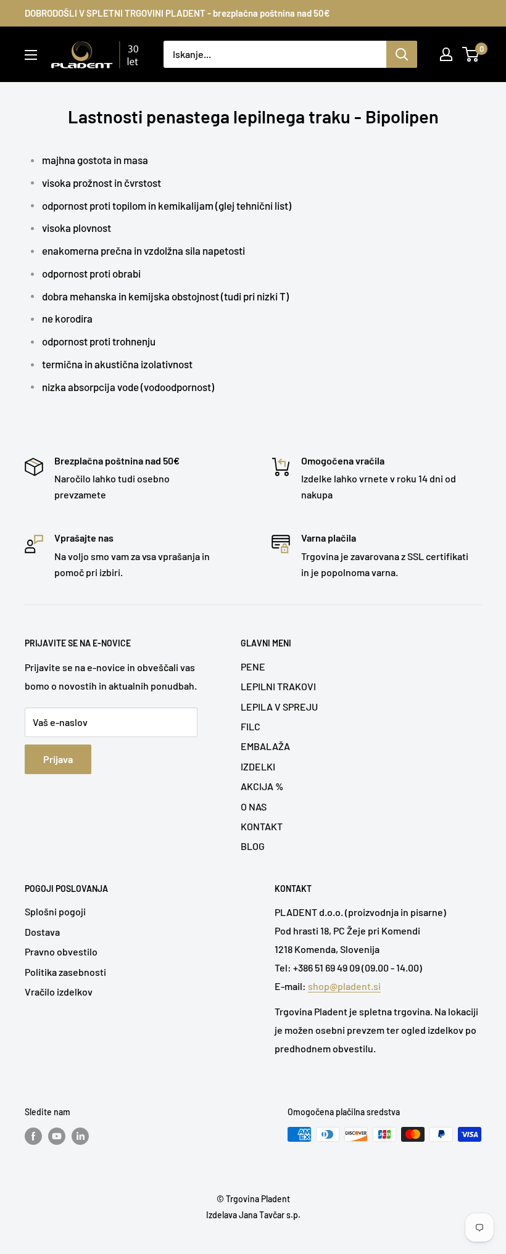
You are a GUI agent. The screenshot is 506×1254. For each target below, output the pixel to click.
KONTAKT (262, 826)
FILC (250, 726)
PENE (253, 666)
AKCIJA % (262, 786)
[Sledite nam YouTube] (56, 1135)
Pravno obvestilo (61, 951)
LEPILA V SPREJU (279, 706)
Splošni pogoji (55, 911)
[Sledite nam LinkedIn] (80, 1135)
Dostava (42, 932)
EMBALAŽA (265, 746)
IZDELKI (258, 766)
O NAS (254, 806)
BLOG (253, 846)
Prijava (58, 759)
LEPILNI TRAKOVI (278, 686)
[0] (471, 54)
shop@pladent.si (344, 986)
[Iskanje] (401, 54)
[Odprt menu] (31, 55)
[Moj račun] (446, 54)
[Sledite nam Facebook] (33, 1135)
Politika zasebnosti (65, 972)
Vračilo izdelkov (59, 991)
